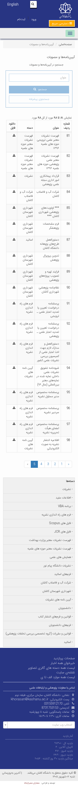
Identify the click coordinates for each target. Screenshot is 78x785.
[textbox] (40, 725)
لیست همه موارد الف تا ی (58, 677)
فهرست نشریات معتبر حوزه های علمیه (27, 142)
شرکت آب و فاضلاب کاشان (47, 194)
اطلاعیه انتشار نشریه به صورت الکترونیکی (50, 444)
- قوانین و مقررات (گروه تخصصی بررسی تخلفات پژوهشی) (39, 633)
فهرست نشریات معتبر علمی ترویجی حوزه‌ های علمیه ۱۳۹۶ (48, 142)
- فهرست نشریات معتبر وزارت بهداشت (51, 540)
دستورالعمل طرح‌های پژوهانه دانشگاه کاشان (49, 244)
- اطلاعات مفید (64, 497)
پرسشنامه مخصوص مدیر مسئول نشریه (47, 394)
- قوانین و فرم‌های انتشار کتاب (55, 616)
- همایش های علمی (61, 557)
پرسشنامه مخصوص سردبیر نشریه (47, 410)
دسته (30, 128)
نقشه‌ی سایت (65, 672)
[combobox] (39, 724)
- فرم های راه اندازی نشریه (57, 514)
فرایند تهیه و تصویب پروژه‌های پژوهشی (49, 276)
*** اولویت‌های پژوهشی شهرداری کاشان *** (48, 212)
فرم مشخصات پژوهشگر (51, 226)
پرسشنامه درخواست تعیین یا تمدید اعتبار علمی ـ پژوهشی (48, 330)
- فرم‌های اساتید (63, 574)
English (13, 4)
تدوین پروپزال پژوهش (51, 257)
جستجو (42, 89)
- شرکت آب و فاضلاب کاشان (57, 582)
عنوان (56, 128)
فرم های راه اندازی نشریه (26, 307)
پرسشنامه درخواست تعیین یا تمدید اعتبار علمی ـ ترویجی (48, 310)
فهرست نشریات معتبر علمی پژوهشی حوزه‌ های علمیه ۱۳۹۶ (48, 162)
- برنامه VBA (65, 506)
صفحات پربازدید (64, 658)
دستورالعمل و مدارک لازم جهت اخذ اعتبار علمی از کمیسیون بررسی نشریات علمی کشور (48, 352)
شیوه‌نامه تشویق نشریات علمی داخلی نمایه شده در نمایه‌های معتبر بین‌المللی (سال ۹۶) (47, 376)
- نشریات (67, 489)
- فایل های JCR (63, 531)
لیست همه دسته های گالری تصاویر (51, 668)
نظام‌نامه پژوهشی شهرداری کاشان (49, 289)
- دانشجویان (65, 608)
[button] (62, 23)
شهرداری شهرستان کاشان (28, 212)
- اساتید (68, 642)
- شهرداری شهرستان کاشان (57, 591)
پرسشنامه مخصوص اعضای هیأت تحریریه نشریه (47, 428)
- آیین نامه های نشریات (59, 599)
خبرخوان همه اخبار (63, 663)
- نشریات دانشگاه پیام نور (58, 565)
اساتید (29, 239)
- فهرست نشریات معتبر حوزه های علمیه (50, 548)
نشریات (28, 176)
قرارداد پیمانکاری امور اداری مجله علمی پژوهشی (49, 180)
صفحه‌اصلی (65, 44)
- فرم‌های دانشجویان (61, 625)
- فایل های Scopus (61, 523)
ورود (33, 19)
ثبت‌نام (21, 19)
